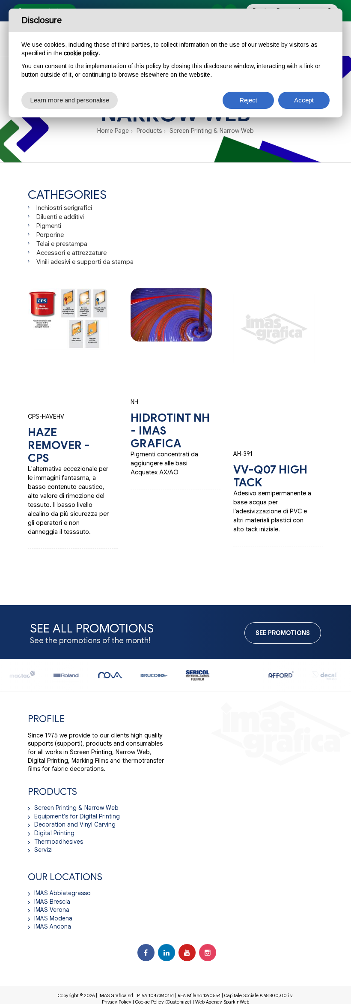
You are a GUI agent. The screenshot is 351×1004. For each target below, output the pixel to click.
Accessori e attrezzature (71, 253)
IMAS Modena (53, 918)
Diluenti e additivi (60, 217)
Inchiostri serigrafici (64, 208)
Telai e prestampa (61, 244)
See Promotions (283, 633)
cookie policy (81, 53)
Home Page (113, 131)
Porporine (50, 235)
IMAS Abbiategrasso (62, 893)
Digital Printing (54, 833)
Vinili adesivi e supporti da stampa (85, 262)
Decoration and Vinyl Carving (75, 824)
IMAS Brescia (52, 901)
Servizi (43, 850)
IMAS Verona (51, 910)
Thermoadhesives (58, 841)
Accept (304, 100)
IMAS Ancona (52, 926)
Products (149, 131)
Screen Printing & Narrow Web (212, 131)
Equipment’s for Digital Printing (77, 816)
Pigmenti (48, 226)
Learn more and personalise (69, 100)
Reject (248, 100)
